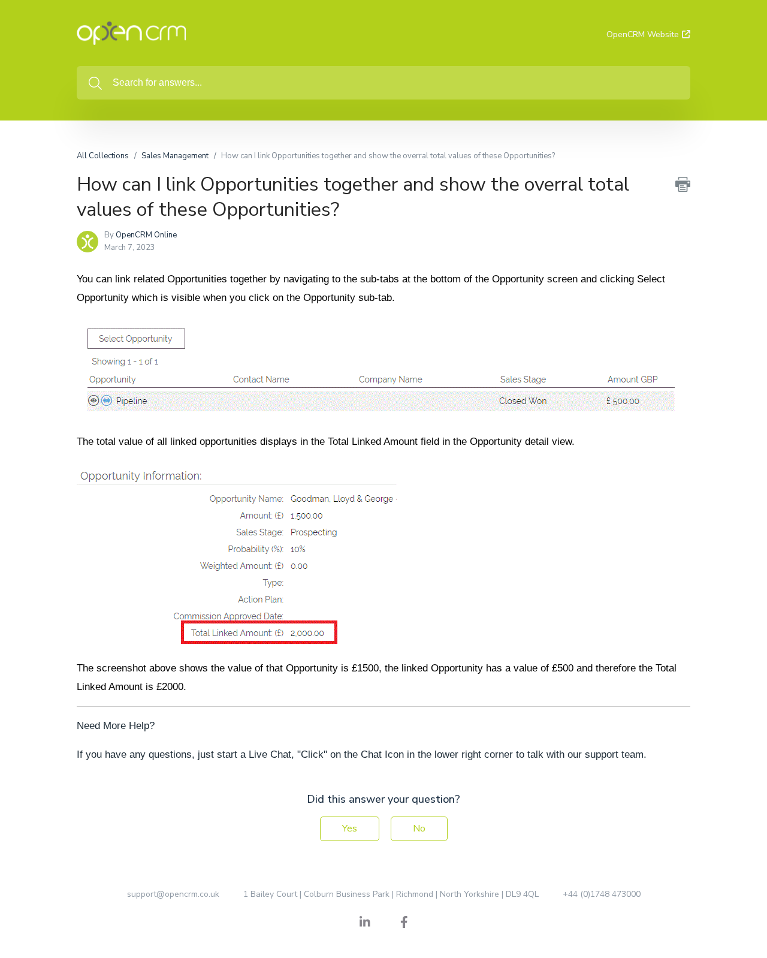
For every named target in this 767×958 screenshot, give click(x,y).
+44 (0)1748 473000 (602, 894)
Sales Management (175, 155)
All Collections (103, 155)
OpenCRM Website (642, 34)
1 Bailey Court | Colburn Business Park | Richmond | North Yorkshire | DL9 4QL (391, 894)
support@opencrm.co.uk (173, 894)
